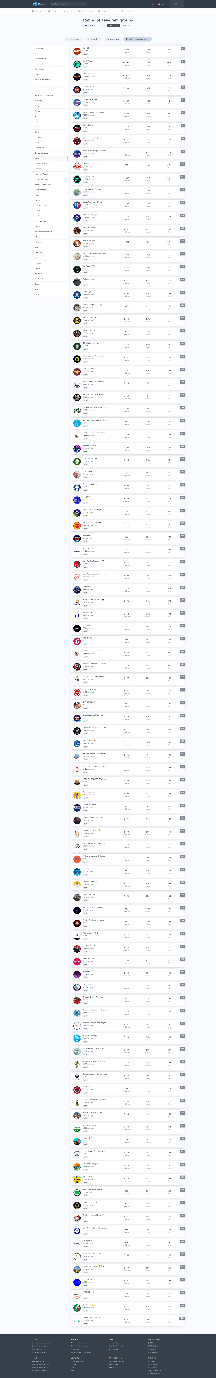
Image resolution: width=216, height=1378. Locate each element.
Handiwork (39, 216)
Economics (38, 74)
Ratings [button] (54, 11)
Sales (36, 247)
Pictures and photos (42, 179)
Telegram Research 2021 (40, 1367)
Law (36, 121)
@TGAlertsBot (153, 1367)
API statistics (114, 1343)
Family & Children (41, 221)
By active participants (136, 39)
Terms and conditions (116, 1361)
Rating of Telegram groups (80, 1346)
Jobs (72, 1371)
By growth (93, 39)
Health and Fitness (41, 174)
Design (37, 106)
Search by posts (87, 11)
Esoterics (38, 263)
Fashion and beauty (41, 163)
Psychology (39, 100)
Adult (37, 289)
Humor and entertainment (44, 64)
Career (37, 142)
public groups (113, 25)
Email (72, 1367)
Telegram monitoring (108, 11)
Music (37, 195)
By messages (113, 39)
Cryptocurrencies (41, 85)
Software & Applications (43, 184)
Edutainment (39, 148)
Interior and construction (43, 231)
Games (37, 200)
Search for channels (39, 1349)
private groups (126, 25)
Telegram (38, 237)
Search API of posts (116, 1346)
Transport (38, 253)
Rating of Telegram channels (81, 1343)
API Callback (113, 1349)
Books (37, 132)
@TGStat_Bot (153, 1361)
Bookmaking (39, 273)
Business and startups (43, 80)
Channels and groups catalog (42, 1343)
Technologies (39, 69)
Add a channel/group (39, 1352)
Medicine (38, 169)
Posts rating (75, 1349)
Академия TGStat (38, 1361)
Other (37, 294)
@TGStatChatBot (154, 1374)
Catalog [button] (38, 11)
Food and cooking (41, 205)
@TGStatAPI (152, 1352)
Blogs (37, 53)
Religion (37, 258)
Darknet (37, 268)
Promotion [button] (128, 11)
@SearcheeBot (153, 1364)
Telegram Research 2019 (40, 1364)
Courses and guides (42, 153)
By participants (74, 39)
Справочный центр (77, 1361)
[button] (163, 4)
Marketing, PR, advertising (44, 95)
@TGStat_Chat (153, 1346)
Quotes (37, 211)
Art (36, 116)
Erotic (37, 284)
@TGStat (151, 1343)
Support (73, 1364)
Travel (37, 90)
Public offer (113, 1367)
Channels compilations (40, 1346)
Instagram (38, 242)
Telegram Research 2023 (40, 1371)
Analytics (69, 11)
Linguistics (38, 137)
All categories (39, 48)
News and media (40, 58)
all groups (102, 25)
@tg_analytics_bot (154, 1371)
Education (38, 127)
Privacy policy (114, 1364)
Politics (37, 111)
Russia (90, 25)
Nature (37, 226)
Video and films (40, 190)
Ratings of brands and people (81, 1352)
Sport (37, 158)
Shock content (40, 279)
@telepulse (152, 1349)
